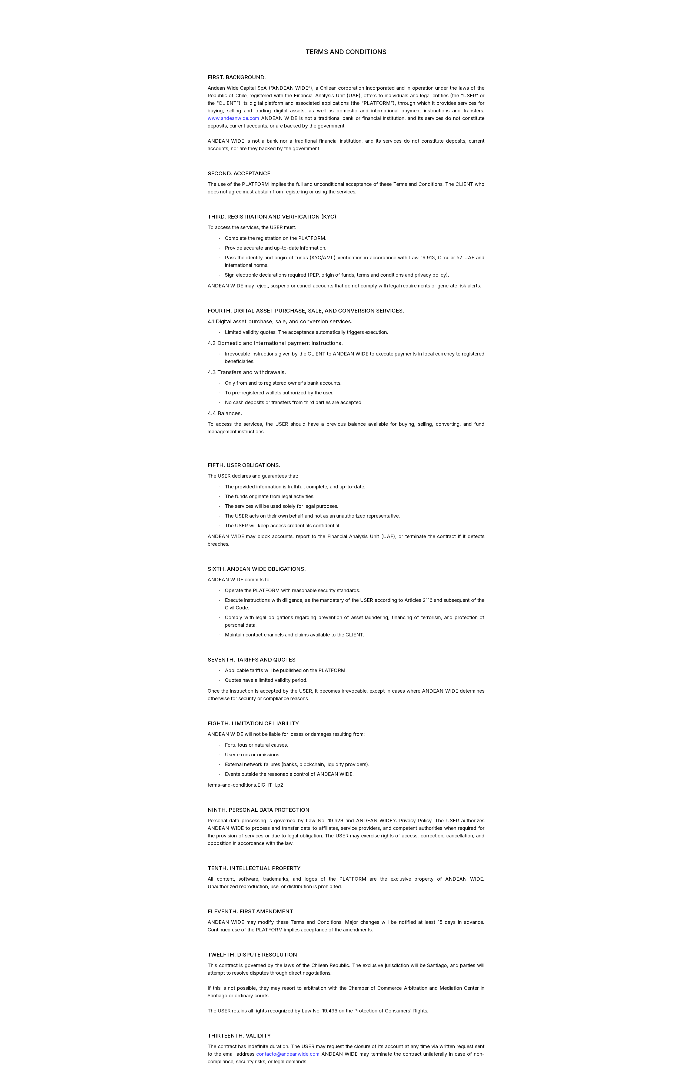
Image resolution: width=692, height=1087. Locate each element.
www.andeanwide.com (233, 118)
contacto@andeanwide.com (288, 1054)
